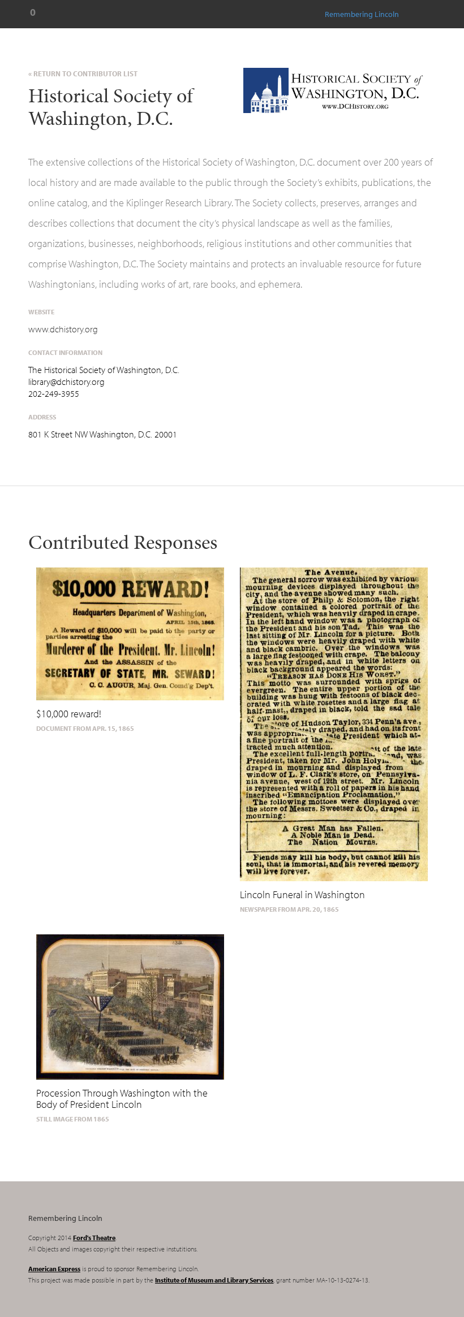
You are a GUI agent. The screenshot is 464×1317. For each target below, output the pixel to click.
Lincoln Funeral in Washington (302, 894)
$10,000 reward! (68, 713)
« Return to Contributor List (83, 73)
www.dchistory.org (63, 329)
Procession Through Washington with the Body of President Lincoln (122, 1098)
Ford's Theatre (94, 1237)
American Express (54, 1268)
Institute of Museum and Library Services (214, 1280)
